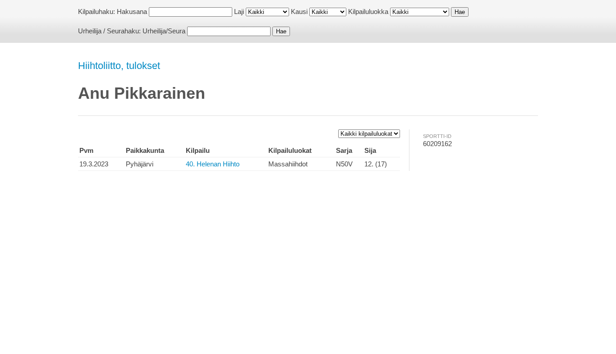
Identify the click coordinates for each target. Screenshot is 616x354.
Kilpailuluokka (368, 11)
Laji (239, 11)
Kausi (299, 11)
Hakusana (132, 11)
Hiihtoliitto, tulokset (119, 65)
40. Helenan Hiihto (212, 164)
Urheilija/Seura (164, 31)
